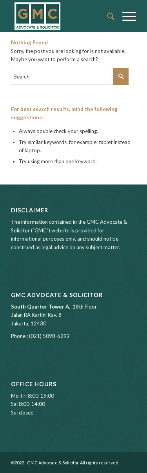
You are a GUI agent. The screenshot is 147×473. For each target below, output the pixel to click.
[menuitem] (106, 16)
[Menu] (125, 16)
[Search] (106, 16)
